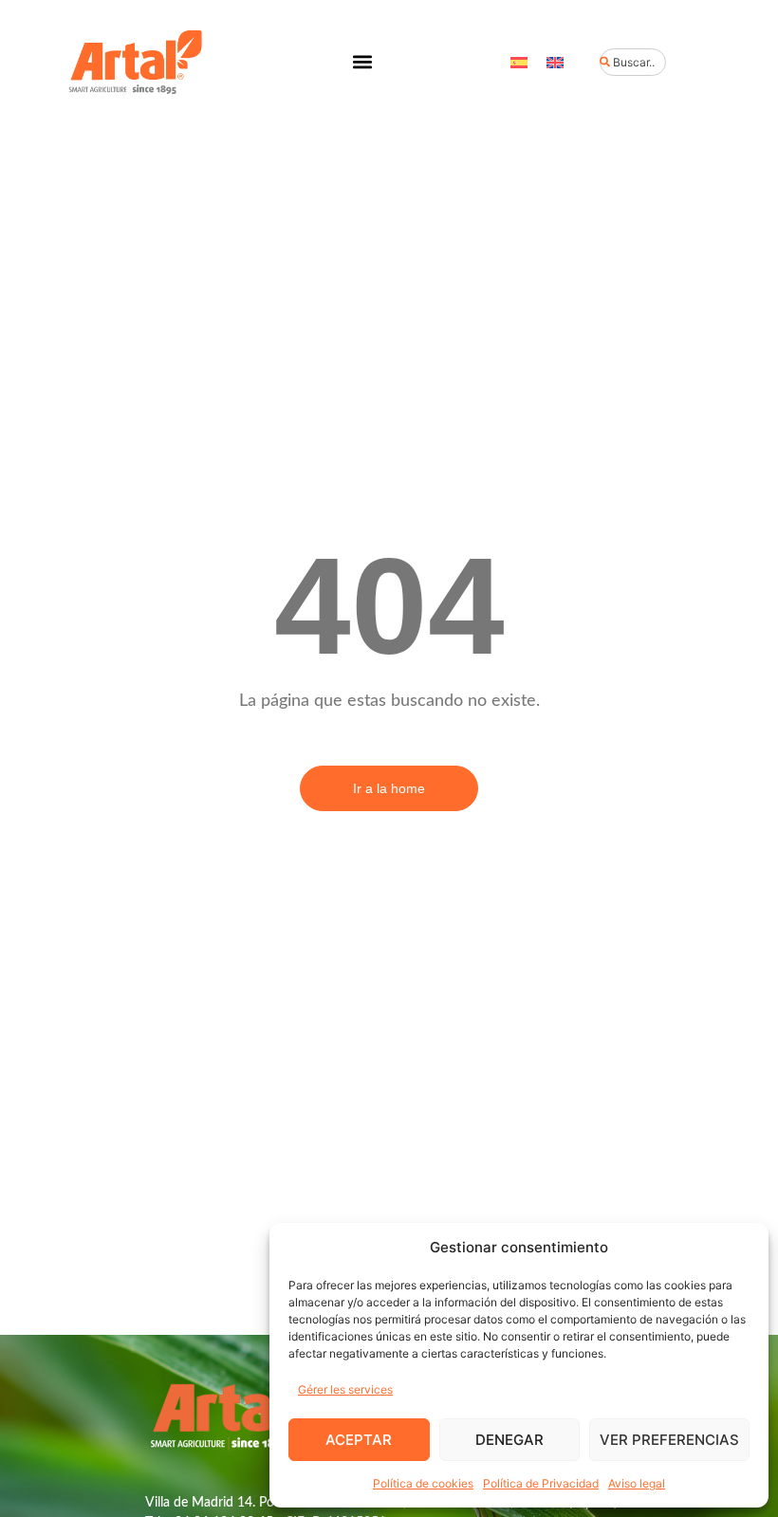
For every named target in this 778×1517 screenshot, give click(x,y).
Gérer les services (345, 1389)
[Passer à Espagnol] (519, 62)
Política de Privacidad (541, 1483)
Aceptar (358, 1440)
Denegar (509, 1440)
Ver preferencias (669, 1440)
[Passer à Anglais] (555, 62)
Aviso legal (636, 1483)
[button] (362, 62)
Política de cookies (423, 1483)
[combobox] (633, 62)
